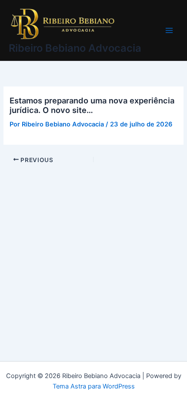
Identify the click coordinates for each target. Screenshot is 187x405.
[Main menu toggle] (169, 30)
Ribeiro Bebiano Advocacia (75, 48)
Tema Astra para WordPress (94, 386)
